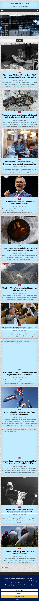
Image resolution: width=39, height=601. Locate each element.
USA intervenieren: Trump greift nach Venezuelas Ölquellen (19, 552)
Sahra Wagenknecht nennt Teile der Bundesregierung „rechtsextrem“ (19, 510)
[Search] (37, 10)
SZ (19, 369)
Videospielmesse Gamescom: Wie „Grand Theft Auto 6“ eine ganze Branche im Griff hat (19, 462)
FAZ (19, 112)
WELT (19, 72)
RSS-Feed (15, 80)
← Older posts (4, 567)
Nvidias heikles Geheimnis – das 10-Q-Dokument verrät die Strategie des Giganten (19, 162)
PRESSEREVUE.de (19, 3)
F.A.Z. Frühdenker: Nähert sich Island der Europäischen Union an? (19, 413)
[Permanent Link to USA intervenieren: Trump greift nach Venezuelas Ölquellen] (19, 536)
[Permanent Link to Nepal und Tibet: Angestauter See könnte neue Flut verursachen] (19, 273)
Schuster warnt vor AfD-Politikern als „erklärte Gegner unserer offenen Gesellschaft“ (19, 249)
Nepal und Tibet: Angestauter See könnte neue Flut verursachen (19, 289)
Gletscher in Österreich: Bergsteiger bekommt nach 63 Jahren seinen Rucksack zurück (19, 116)
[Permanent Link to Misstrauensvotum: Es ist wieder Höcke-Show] (19, 313)
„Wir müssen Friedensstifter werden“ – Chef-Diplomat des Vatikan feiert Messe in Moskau (19, 76)
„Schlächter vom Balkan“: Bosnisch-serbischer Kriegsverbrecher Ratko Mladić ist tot (19, 373)
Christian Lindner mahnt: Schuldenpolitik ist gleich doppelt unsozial (19, 202)
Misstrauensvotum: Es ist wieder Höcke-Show (19, 327)
